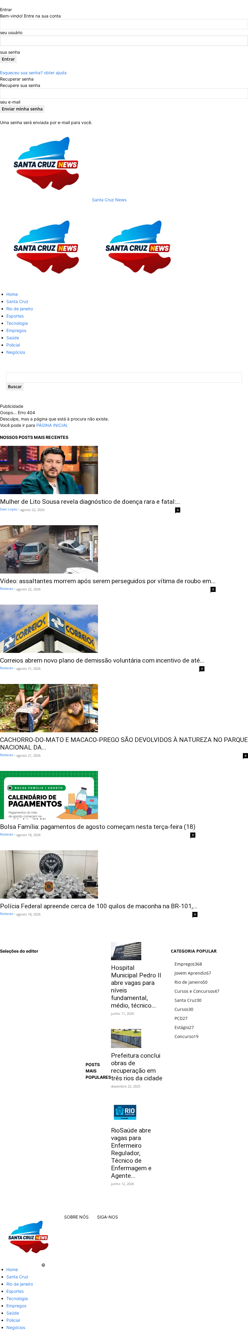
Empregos (16, 330)
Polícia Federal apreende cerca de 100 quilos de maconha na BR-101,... (98, 906)
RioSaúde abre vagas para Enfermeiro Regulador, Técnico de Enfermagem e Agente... (131, 1153)
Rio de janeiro (19, 308)
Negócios (15, 352)
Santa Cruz (17, 301)
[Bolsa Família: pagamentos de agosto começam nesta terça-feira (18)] (97, 795)
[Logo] (46, 283)
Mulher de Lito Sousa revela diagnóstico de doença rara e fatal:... (90, 501)
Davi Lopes (8, 509)
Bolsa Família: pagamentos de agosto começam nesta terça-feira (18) (97, 826)
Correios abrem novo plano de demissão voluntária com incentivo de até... (102, 660)
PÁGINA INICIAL (52, 425)
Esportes (15, 315)
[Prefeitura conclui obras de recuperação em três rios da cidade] (137, 1038)
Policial (13, 344)
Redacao (6, 588)
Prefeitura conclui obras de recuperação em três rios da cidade (136, 1067)
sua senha (10, 52)
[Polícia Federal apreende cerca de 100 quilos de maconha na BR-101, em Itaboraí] (98, 874)
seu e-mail (10, 101)
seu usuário (11, 32)
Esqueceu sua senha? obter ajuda (33, 72)
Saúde (12, 337)
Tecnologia (17, 323)
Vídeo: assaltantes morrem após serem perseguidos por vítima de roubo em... (108, 581)
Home (12, 294)
